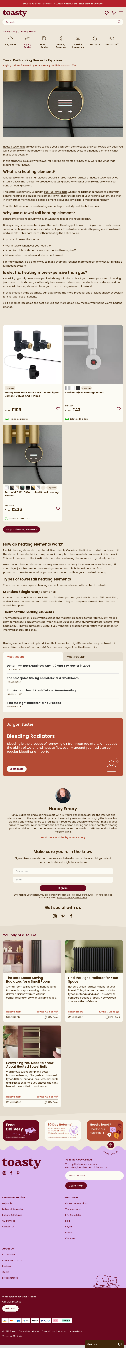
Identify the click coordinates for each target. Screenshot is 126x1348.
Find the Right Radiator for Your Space (34, 703)
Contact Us (8, 1226)
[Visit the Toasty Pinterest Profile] (63, 916)
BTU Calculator (73, 1215)
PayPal (68, 1226)
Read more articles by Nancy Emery (63, 837)
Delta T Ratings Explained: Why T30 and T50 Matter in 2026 (48, 665)
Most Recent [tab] (15, 657)
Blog (67, 1220)
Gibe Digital (17, 1336)
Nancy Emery (42, 65)
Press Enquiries (10, 1277)
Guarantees (8, 1220)
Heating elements (14, 643)
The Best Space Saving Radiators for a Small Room (43, 678)
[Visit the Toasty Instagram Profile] (55, 916)
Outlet (5, 1272)
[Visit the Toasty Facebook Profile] (71, 916)
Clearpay (70, 1238)
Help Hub (7, 1203)
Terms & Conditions (29, 1331)
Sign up (63, 888)
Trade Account (73, 1209)
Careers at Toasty (12, 1260)
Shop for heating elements (21, 529)
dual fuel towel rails (55, 192)
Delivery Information (13, 1209)
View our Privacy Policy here (72, 897)
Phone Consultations (76, 1203)
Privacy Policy (48, 1331)
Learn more (17, 768)
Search (120, 22)
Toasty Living (10, 31)
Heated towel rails (14, 146)
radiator (31, 181)
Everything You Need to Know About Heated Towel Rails (30, 1065)
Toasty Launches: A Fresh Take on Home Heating (41, 690)
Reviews (6, 1266)
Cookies (62, 1331)
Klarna (68, 1232)
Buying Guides (28, 31)
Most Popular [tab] (76, 657)
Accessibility (75, 1331)
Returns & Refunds (12, 1215)
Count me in (76, 1185)
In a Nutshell (8, 1254)
